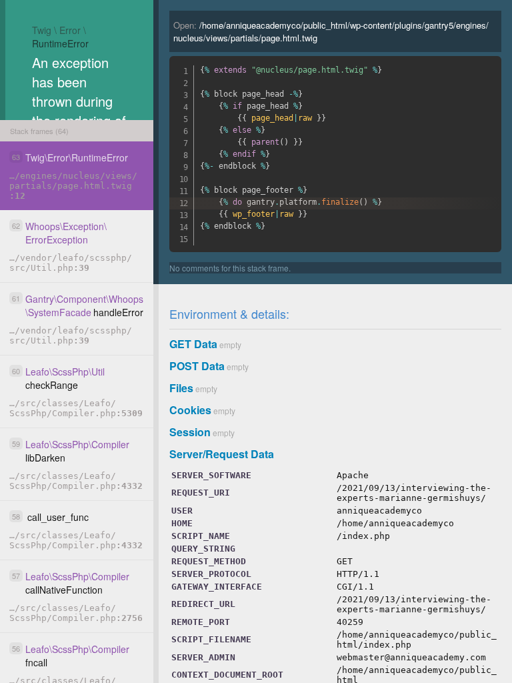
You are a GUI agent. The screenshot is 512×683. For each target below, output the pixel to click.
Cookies (190, 410)
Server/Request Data (221, 454)
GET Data (193, 344)
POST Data (197, 366)
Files (181, 388)
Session (190, 432)
